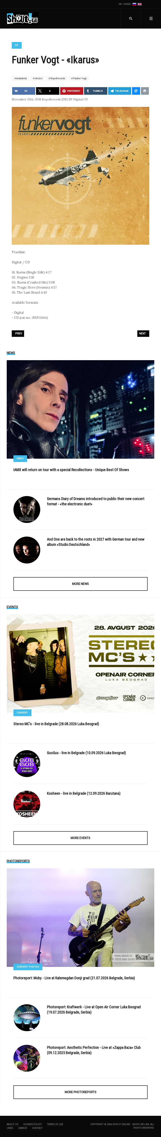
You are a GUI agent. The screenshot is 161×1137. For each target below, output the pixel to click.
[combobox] (131, 18)
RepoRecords (57, 78)
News (20, 458)
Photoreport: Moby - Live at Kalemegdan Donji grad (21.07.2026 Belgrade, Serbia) (74, 978)
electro (38, 78)
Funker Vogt (80, 78)
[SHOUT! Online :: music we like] (22, 18)
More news (80, 584)
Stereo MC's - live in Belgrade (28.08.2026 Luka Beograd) (56, 724)
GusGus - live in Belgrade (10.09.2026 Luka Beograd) (86, 753)
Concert (22, 712)
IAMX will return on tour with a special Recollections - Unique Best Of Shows (71, 469)
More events (80, 838)
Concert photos (28, 966)
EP (16, 45)
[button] (151, 18)
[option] (134, 4)
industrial (21, 78)
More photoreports (80, 1092)
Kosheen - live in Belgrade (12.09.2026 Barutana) (84, 793)
